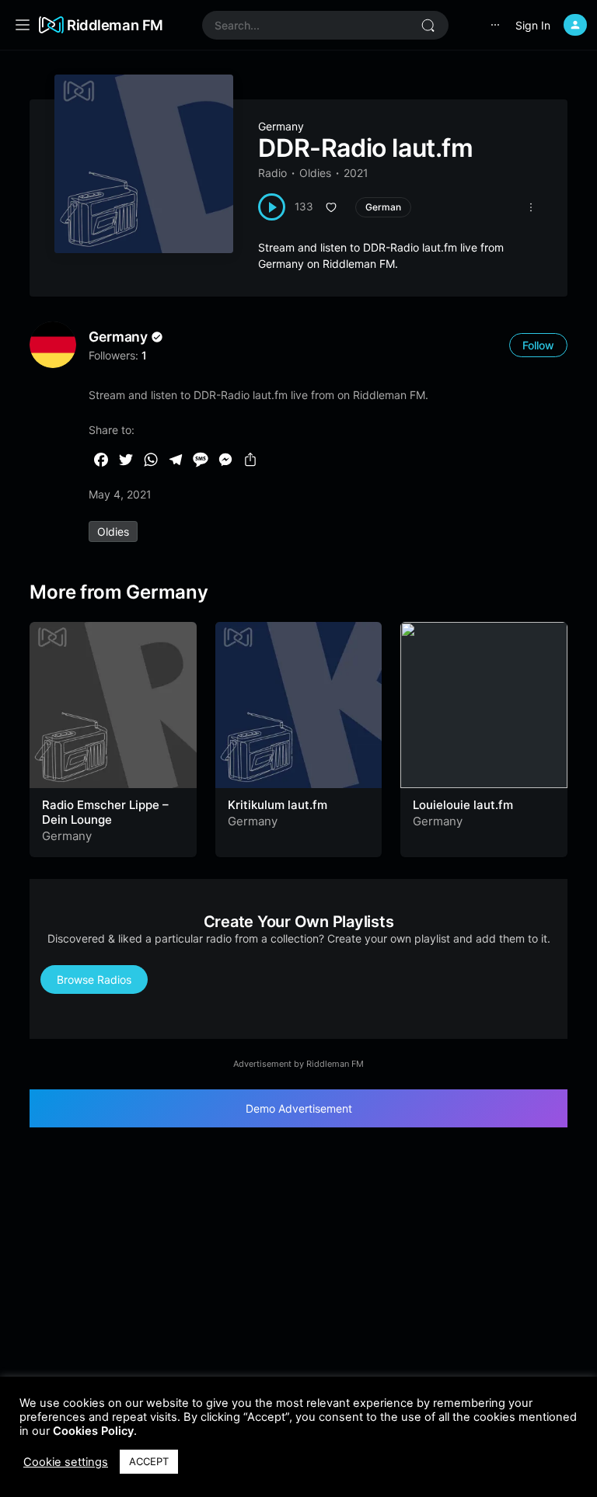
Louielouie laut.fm (463, 804)
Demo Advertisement (299, 1108)
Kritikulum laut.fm (277, 804)
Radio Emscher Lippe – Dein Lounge (105, 812)
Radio (272, 172)
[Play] (271, 207)
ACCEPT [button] (149, 1461)
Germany (281, 126)
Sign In (532, 25)
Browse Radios (94, 979)
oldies (113, 531)
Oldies (315, 172)
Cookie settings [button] (65, 1462)
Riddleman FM (115, 24)
